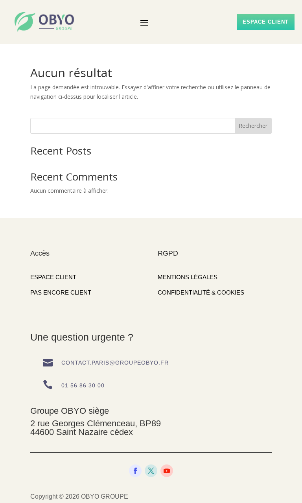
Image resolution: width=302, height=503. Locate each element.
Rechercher (253, 125)
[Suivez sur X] (151, 470)
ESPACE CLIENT (53, 277)
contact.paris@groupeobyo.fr (115, 362)
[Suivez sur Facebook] (135, 470)
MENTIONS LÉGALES (187, 277)
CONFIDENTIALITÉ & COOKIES (201, 292)
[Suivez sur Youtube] (166, 470)
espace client (266, 22)
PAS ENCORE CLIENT (60, 292)
